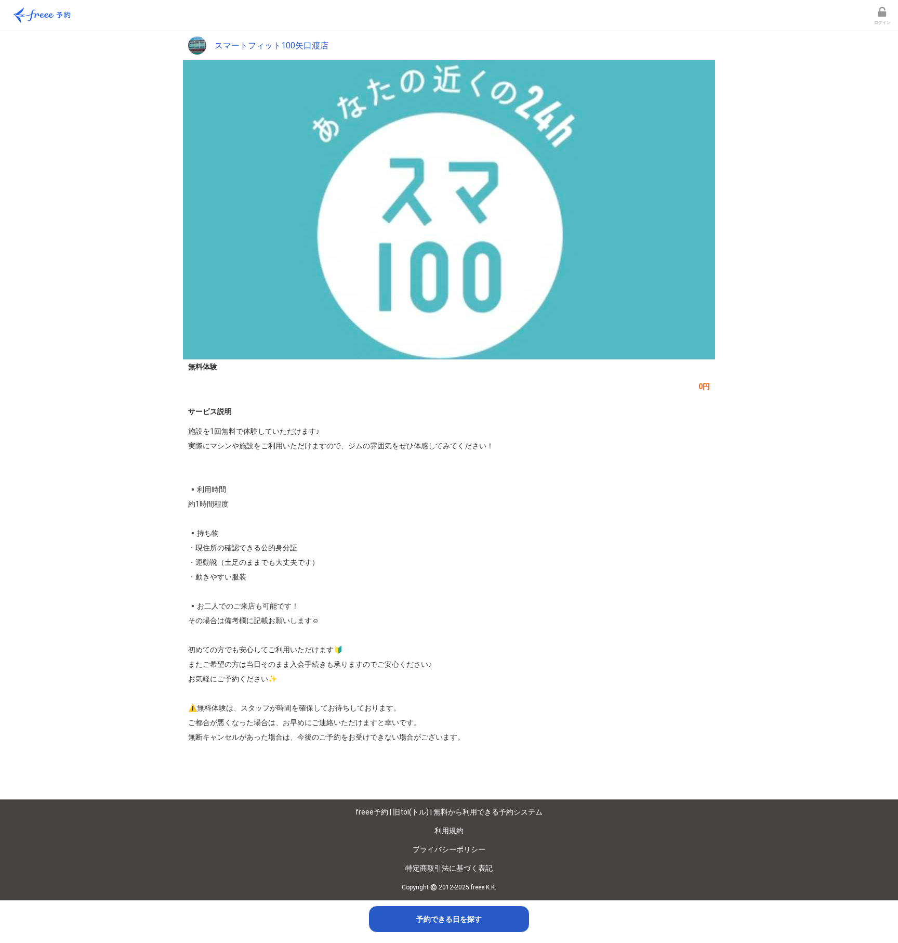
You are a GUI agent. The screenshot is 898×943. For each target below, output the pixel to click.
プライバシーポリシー (449, 849)
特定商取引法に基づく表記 (449, 868)
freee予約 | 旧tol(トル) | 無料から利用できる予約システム (449, 812)
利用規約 (449, 830)
